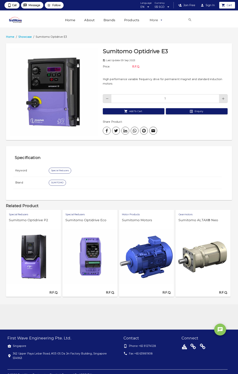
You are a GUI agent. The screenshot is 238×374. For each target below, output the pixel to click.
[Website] (193, 347)
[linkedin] (125, 131)
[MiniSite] (202, 347)
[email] (153, 131)
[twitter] (116, 131)
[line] (144, 131)
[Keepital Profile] (184, 346)
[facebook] (107, 131)
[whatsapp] (135, 131)
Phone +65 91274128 (142, 346)
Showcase (25, 36)
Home (10, 36)
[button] (54, 92)
